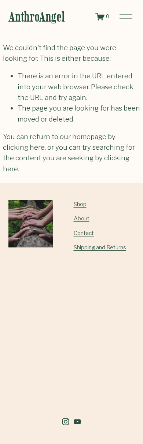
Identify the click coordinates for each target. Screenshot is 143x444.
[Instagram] (65, 421)
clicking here (24, 147)
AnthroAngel (36, 16)
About (81, 218)
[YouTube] (77, 421)
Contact (84, 233)
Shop (80, 204)
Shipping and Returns (100, 247)
